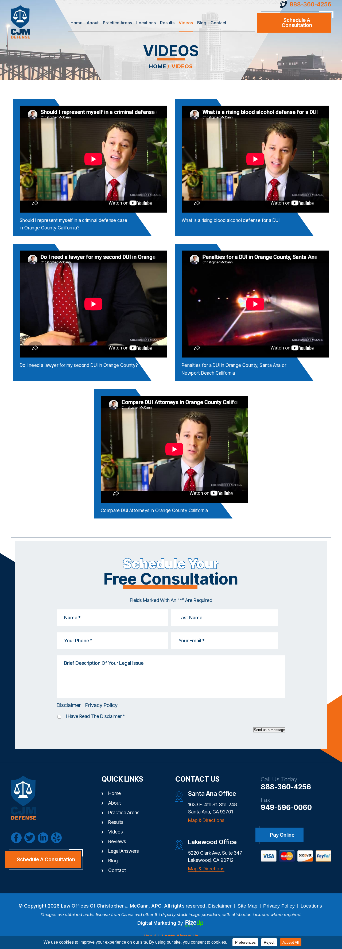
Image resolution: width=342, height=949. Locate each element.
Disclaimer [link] (220, 906)
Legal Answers (123, 851)
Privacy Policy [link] (279, 906)
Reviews (117, 841)
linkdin (43, 837)
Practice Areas (117, 22)
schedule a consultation (297, 22)
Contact (218, 22)
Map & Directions (206, 820)
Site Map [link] (247, 906)
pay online (282, 835)
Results (167, 22)
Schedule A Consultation (46, 859)
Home (77, 22)
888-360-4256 (310, 4)
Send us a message (269, 730)
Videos (186, 22)
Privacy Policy (101, 705)
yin (56, 837)
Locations (146, 22)
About (93, 22)
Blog (201, 22)
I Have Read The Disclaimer (95, 716)
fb (16, 837)
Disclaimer (69, 705)
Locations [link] (311, 906)
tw (29, 837)
